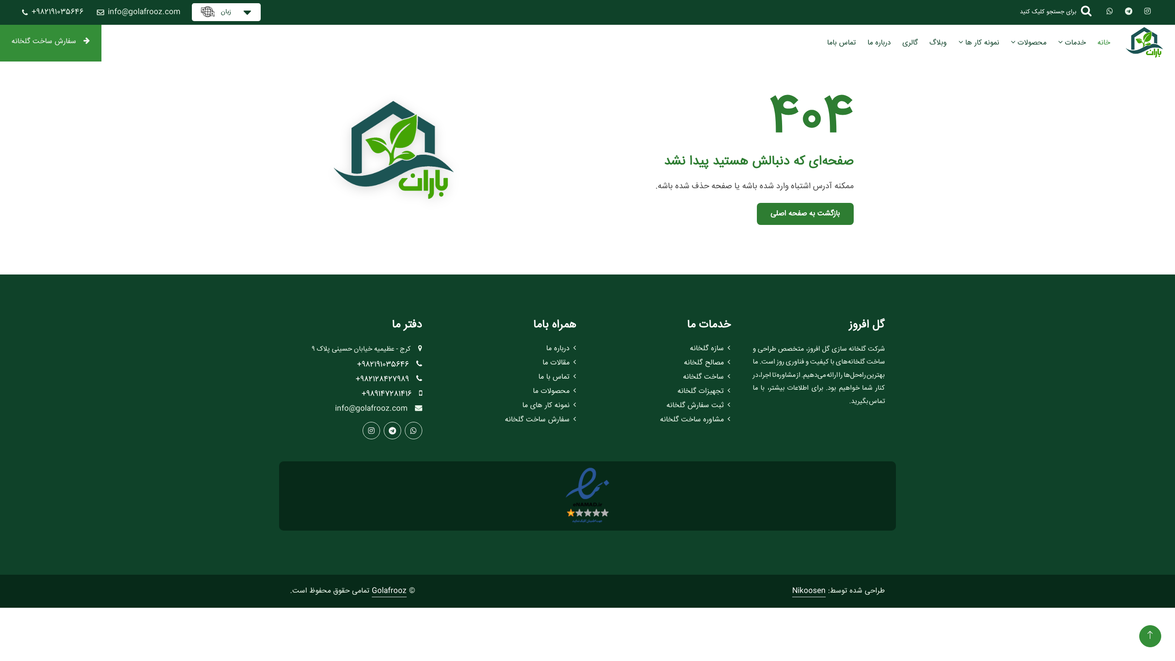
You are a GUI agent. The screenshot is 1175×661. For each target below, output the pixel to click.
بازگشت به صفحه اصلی (805, 213)
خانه (1103, 43)
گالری (910, 43)
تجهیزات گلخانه (700, 391)
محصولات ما (551, 391)
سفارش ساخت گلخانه (43, 41)
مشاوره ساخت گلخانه (692, 420)
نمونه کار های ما (546, 405)
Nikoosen (809, 591)
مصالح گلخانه (704, 363)
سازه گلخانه (707, 348)
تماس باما (841, 43)
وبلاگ (938, 43)
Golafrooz (389, 591)
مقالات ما (556, 363)
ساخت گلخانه (703, 377)
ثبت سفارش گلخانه (695, 405)
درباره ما (879, 43)
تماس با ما (554, 377)
